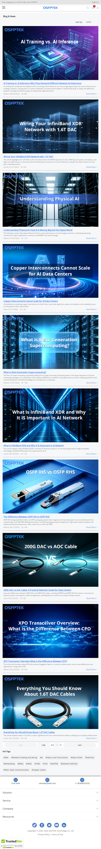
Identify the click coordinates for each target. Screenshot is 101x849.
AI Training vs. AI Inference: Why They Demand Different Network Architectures (42, 83)
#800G (20, 763)
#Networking (9, 763)
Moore (6, 94)
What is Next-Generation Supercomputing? (25, 372)
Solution (7, 792)
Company (8, 808)
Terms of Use (57, 834)
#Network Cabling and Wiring (24, 757)
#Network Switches (69, 763)
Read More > (91, 94)
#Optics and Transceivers (57, 757)
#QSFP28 (54, 763)
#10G (45, 763)
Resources (8, 816)
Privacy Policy (44, 834)
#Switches (89, 757)
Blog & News (9, 16)
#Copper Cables (39, 770)
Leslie (6, 167)
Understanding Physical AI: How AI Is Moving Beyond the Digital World (38, 230)
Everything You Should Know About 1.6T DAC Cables (29, 732)
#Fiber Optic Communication (16, 770)
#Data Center (76, 757)
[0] (93, 7)
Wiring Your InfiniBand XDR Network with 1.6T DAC (28, 156)
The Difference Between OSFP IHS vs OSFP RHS (27, 516)
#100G (37, 763)
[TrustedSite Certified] (12, 843)
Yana (6, 309)
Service (7, 800)
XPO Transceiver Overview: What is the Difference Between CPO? (35, 661)
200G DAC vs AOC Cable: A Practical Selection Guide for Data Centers (37, 590)
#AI (41, 757)
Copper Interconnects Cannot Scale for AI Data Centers (31, 301)
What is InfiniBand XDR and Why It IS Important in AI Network (34, 445)
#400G (29, 763)
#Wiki (6, 757)
